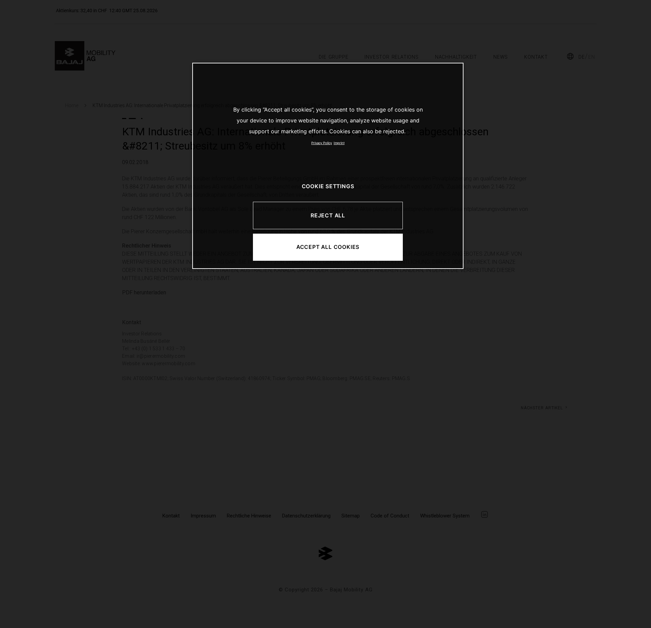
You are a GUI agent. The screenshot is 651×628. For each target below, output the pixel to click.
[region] (327, 166)
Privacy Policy (321, 143)
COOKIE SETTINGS (328, 186)
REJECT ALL (328, 215)
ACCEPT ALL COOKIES (327, 247)
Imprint (339, 143)
